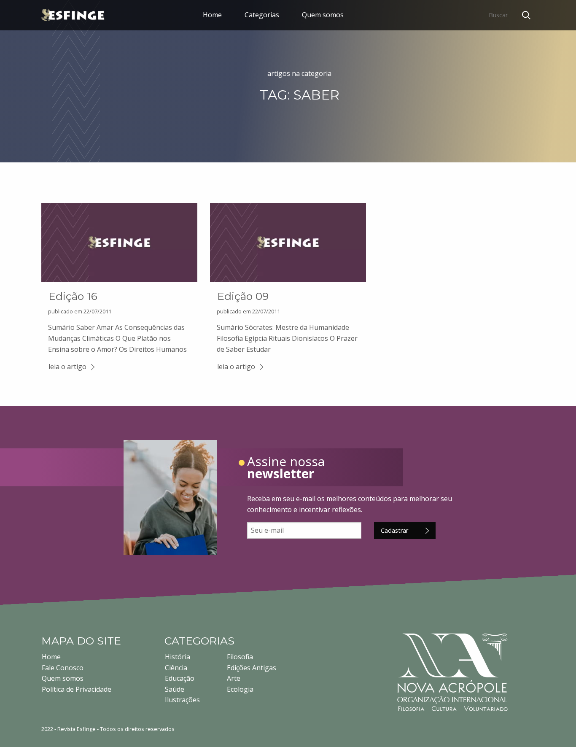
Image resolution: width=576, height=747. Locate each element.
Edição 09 (243, 296)
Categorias (262, 14)
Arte (233, 678)
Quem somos (323, 14)
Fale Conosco (62, 667)
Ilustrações (182, 699)
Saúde (174, 689)
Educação (179, 678)
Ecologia (240, 689)
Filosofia (240, 656)
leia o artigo (67, 366)
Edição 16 (72, 296)
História (177, 656)
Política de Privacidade (76, 689)
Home (212, 14)
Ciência (176, 667)
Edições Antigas (251, 667)
